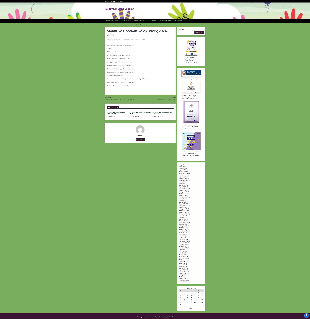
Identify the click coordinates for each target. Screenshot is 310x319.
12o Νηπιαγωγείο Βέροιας (119, 8)
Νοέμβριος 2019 (183, 276)
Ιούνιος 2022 (182, 234)
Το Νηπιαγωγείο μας (112, 20)
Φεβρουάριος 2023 (183, 222)
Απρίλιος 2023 (182, 219)
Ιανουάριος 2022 (183, 242)
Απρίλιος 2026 (182, 170)
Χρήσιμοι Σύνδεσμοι (140, 20)
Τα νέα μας (153, 20)
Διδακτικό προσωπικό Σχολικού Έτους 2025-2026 (116, 113)
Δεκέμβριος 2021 (183, 244)
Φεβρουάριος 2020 (184, 271)
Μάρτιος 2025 (182, 187)
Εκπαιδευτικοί (127, 39)
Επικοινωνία (178, 20)
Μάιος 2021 (182, 253)
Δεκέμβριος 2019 (183, 275)
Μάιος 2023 (182, 217)
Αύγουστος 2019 (183, 281)
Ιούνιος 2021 (182, 251)
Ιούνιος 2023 (182, 215)
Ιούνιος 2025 (182, 181)
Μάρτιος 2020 (182, 270)
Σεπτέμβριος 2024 (183, 197)
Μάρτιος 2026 (182, 171)
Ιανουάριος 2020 (183, 273)
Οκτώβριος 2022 (183, 229)
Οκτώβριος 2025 (183, 178)
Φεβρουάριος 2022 (184, 241)
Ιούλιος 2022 (182, 232)
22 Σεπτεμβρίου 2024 (118, 39)
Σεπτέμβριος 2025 (183, 180)
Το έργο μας (126, 20)
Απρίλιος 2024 (182, 202)
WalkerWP (170, 317)
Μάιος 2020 (182, 266)
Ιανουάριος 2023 (183, 224)
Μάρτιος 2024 (182, 203)
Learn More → (140, 139)
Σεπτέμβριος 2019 (183, 280)
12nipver (110, 39)
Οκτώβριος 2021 (183, 248)
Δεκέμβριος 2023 (183, 209)
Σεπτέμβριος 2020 (183, 261)
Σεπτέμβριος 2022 (183, 231)
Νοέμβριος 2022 (183, 227)
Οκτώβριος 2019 (183, 278)
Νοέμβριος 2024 (183, 193)
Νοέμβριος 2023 (183, 210)
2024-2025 (136, 39)
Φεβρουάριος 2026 (184, 173)
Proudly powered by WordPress (145, 317)
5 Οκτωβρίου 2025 (111, 116)
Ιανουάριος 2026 (183, 175)
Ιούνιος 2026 (182, 166)
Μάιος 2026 (182, 168)
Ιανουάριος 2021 (183, 258)
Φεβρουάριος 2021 (183, 256)
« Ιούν (190, 308)
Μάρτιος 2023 (182, 220)
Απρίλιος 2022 (182, 237)
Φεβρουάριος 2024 (184, 205)
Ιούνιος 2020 (182, 264)
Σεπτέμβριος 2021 (183, 249)
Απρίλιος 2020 (182, 268)
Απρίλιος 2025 (182, 185)
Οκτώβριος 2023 (183, 212)
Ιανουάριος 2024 (183, 207)
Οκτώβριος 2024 (183, 195)
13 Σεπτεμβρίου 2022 (158, 116)
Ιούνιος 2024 (182, 198)
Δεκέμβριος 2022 (183, 226)
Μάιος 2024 (182, 200)
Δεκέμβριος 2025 (183, 176)
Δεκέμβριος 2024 (183, 192)
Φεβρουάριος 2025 (184, 188)
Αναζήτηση (181, 29)
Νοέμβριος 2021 (183, 246)
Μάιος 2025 (182, 183)
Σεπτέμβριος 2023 (183, 214)
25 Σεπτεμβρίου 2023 (135, 116)
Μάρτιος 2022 (182, 239)
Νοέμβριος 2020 (183, 259)
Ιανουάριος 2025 (183, 190)
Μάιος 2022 (182, 236)
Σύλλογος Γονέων (165, 20)
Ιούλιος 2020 (182, 263)
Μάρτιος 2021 (182, 254)
